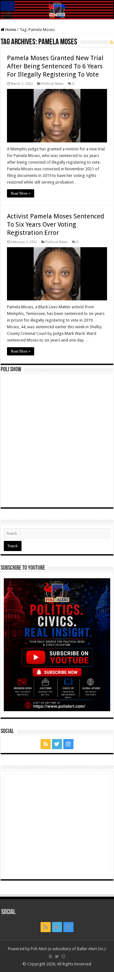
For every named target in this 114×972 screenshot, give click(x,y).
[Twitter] (57, 744)
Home (10, 29)
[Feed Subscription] (111, 42)
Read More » (20, 193)
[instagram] (68, 744)
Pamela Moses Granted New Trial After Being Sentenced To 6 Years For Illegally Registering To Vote (55, 66)
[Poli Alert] (57, 10)
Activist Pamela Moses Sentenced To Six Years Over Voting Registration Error (55, 224)
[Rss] (46, 744)
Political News (52, 84)
